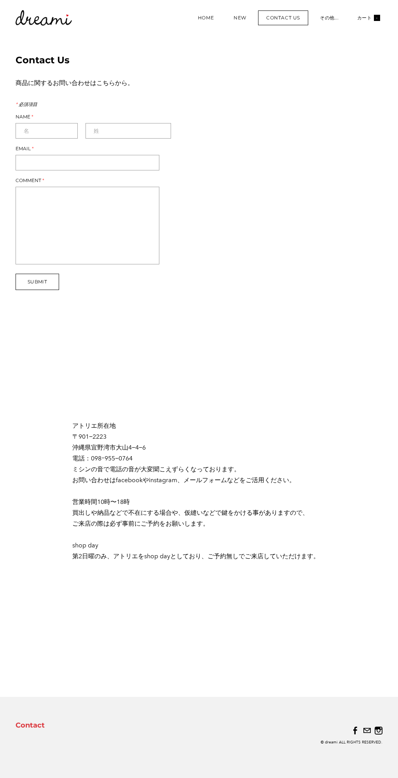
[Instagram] (378, 730)
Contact (30, 725)
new (240, 18)
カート (367, 18)
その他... (329, 18)
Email (25, 148)
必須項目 (26, 104)
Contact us (283, 18)
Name (24, 117)
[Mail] (367, 730)
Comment (30, 180)
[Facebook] (355, 730)
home (206, 18)
